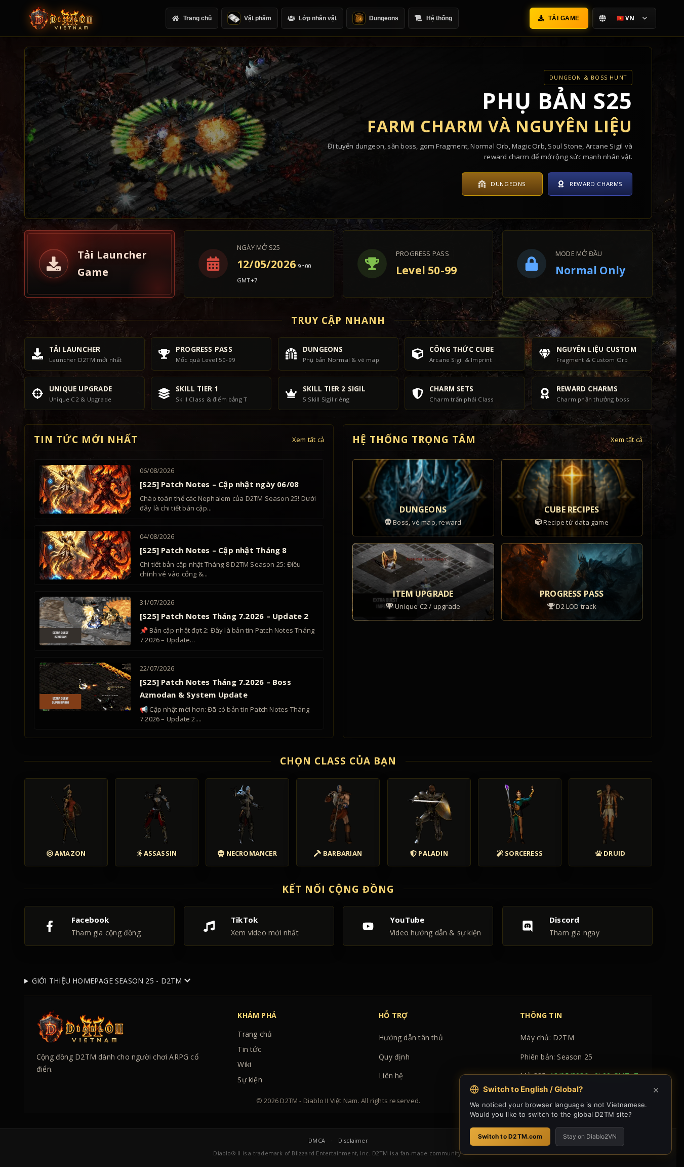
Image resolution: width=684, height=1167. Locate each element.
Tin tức (249, 1049)
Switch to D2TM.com (510, 1136)
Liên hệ (391, 1075)
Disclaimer (353, 1140)
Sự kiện (249, 1079)
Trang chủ (254, 1034)
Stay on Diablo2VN (590, 1136)
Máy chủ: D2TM (547, 1037)
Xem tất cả (308, 439)
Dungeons (508, 184)
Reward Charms (596, 184)
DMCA (316, 1140)
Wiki (244, 1064)
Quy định (394, 1057)
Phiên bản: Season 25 (556, 1057)
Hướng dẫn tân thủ (411, 1037)
